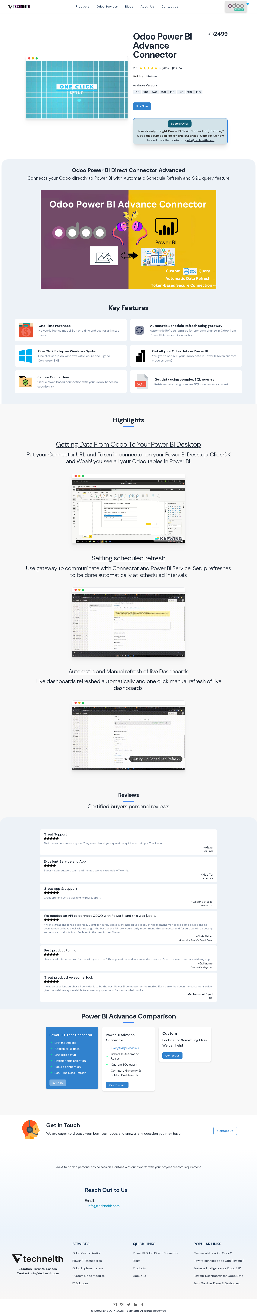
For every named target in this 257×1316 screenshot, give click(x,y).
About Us (139, 1276)
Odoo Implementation (87, 1268)
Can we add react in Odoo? (213, 1253)
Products (139, 1268)
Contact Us (172, 1055)
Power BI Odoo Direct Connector (156, 1253)
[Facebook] (142, 1304)
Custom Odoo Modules (88, 1276)
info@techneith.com (200, 140)
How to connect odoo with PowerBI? (219, 1261)
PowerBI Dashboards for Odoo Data (218, 1276)
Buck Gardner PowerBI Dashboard (217, 1283)
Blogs (136, 1261)
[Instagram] (121, 1304)
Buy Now (142, 106)
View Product (117, 1085)
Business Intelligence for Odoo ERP (217, 1268)
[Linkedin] (135, 1304)
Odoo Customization (86, 1253)
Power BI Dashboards (87, 1261)
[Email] (114, 1304)
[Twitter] (128, 1304)
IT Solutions (80, 1283)
